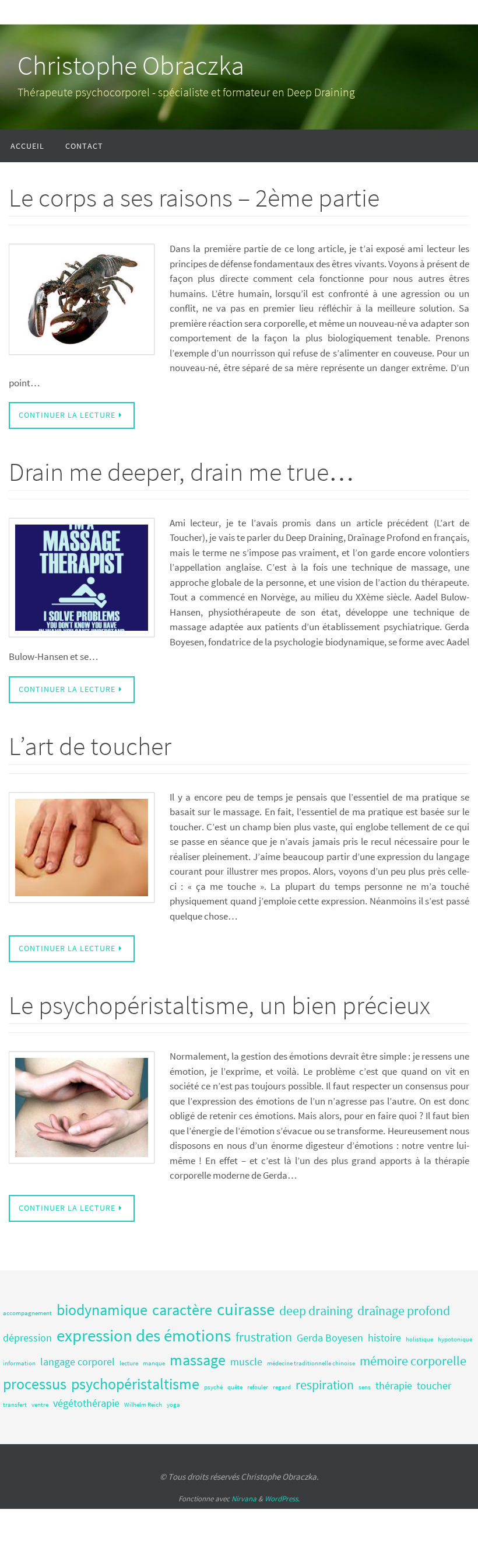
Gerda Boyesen (330, 1338)
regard (282, 1387)
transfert (15, 1405)
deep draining (316, 1310)
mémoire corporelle (413, 1361)
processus (34, 1383)
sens (364, 1387)
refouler (257, 1387)
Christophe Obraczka (130, 65)
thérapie (393, 1385)
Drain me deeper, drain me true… (181, 472)
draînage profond (403, 1310)
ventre (39, 1405)
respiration (325, 1384)
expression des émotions (144, 1335)
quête (234, 1387)
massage (198, 1359)
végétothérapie (86, 1403)
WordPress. (282, 1499)
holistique (419, 1339)
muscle (246, 1361)
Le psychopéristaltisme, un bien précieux (219, 1005)
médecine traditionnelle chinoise (311, 1363)
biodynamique (102, 1309)
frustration (264, 1337)
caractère (182, 1309)
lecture (128, 1363)
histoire (384, 1338)
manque (154, 1363)
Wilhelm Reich (143, 1405)
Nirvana (243, 1499)
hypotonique (455, 1339)
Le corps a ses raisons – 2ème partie (194, 197)
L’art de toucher (90, 746)
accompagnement (27, 1313)
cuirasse (246, 1309)
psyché (213, 1387)
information (19, 1363)
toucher (434, 1385)
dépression (27, 1338)
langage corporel (77, 1361)
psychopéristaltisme (135, 1383)
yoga (173, 1405)
